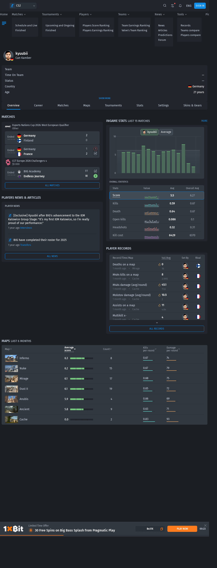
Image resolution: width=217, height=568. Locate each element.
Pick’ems (211, 14)
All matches (52, 185)
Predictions (165, 35)
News (158, 14)
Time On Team (14, 75)
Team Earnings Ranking (136, 25)
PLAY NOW (182, 528)
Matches (17, 14)
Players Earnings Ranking (98, 30)
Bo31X (150, 528)
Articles (162, 30)
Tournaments (50, 14)
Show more (104, 98)
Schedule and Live (26, 25)
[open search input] (165, 6)
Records (185, 25)
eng (188, 6)
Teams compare (190, 30)
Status (9, 80)
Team (8, 69)
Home (4, 14)
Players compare (191, 35)
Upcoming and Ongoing (60, 25)
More (204, 120)
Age (7, 92)
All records (156, 328)
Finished (20, 30)
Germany (198, 86)
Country (10, 86)
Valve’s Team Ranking (134, 30)
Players (84, 14)
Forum (162, 39)
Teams (122, 14)
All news (52, 256)
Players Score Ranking (96, 25)
